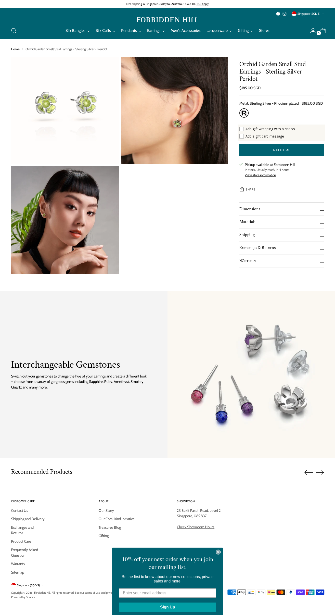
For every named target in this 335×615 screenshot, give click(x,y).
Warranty (18, 564)
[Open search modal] (14, 31)
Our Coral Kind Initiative (117, 519)
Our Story (106, 510)
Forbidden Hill (42, 592)
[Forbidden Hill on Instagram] (284, 14)
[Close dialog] (218, 547)
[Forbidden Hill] (167, 19)
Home (15, 49)
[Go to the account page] (311, 31)
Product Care (21, 541)
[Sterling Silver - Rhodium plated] (244, 113)
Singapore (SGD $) (309, 13)
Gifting (104, 536)
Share (250, 189)
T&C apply (202, 4)
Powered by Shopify (23, 597)
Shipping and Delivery (28, 519)
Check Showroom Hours (195, 527)
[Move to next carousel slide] (320, 472)
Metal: (269, 103)
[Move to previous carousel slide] (308, 472)
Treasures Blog (110, 527)
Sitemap (17, 572)
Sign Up (167, 603)
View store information (260, 175)
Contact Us (19, 510)
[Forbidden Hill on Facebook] (278, 14)
